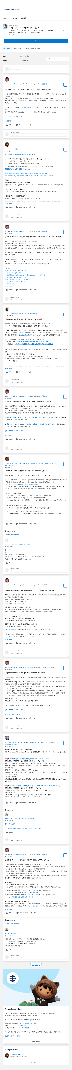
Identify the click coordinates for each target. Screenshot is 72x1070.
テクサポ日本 (24, 1028)
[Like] (6, 124)
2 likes (11, 207)
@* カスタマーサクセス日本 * (14, 116)
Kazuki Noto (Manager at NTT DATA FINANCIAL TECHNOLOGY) (24, 742)
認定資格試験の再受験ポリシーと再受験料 (25, 892)
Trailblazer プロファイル (25, 264)
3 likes (11, 439)
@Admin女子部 (10, 824)
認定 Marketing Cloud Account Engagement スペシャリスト (26, 275)
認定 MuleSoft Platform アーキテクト (19, 277)
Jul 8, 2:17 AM (8, 856)
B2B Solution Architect (14, 284)
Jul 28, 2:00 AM (9, 233)
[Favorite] (65, 84)
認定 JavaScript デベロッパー (16, 273)
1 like (11, 832)
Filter (16, 60)
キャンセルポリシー (35, 906)
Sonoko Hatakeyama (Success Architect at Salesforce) (21, 314)
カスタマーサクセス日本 (28, 1024)
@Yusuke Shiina (10, 550)
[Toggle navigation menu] (68, 9)
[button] (7, 48)
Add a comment (14, 132)
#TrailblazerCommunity (48, 667)
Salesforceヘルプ (30, 112)
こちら (7, 495)
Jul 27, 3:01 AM (9, 398)
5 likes (11, 289)
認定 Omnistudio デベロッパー (17, 282)
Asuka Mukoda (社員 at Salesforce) (15, 149)
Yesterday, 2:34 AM (10, 151)
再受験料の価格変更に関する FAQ (22, 897)
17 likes (11, 913)
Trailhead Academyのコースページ (31, 107)
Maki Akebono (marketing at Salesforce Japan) (19, 84)
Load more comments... (12, 534)
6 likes (11, 950)
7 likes (11, 643)
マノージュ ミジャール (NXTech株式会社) (17, 544)
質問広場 (23, 1026)
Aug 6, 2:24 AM (9, 86)
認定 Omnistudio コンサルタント (17, 279)
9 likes (11, 523)
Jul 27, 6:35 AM (9, 316)
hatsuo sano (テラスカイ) (12, 933)
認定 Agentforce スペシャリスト (17, 270)
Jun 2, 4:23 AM (8, 467)
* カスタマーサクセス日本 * (19, 18)
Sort (16, 56)
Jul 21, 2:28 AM (9, 587)
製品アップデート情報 (12, 1036)
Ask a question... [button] (17, 69)
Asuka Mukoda (15, 1054)
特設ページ (30, 198)
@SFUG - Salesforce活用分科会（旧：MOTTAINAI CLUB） (23, 828)
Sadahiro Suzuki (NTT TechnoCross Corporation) (20, 818)
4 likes (11, 125)
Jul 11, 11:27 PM (9, 746)
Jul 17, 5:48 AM (9, 669)
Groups (5, 18)
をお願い (22, 484)
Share (32, 125)
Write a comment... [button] (17, 135)
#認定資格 (44, 84)
